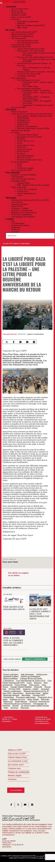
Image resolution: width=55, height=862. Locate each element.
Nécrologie (26, 695)
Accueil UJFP (7, 243)
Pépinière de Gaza (17, 700)
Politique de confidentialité (18, 772)
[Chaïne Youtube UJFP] (25, 805)
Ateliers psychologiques (30, 677)
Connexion (12, 779)
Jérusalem (45, 689)
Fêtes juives (34, 685)
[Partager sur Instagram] (20, 342)
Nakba (45, 693)
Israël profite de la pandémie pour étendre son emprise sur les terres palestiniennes (43, 720)
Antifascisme (41, 675)
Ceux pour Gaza (9, 334)
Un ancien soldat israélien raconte (35, 706)
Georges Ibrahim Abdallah (21, 687)
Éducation (25, 708)
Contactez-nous (14, 768)
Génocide (38, 687)
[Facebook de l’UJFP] (11, 805)
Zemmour (14, 708)
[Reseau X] (18, 805)
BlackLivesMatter (10, 679)
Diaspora (37, 683)
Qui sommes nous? (16, 765)
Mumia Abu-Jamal (33, 693)
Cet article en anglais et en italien (18, 574)
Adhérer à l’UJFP (15, 750)
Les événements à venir (18, 761)
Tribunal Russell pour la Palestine (17, 704)
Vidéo (5, 708)
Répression (8, 702)
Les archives (15, 790)
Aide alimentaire (27, 675)
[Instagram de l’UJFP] (32, 805)
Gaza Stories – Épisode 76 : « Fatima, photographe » (9, 719)
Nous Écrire (6, 847)
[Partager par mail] (27, 342)
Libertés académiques (12, 691)
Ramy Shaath (33, 700)
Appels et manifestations (21, 243)
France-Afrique (21, 685)
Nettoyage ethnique (11, 695)
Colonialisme (8, 681)
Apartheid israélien (10, 677)
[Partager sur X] (6, 342)
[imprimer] (34, 342)
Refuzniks (45, 700)
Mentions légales (15, 776)
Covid (29, 683)
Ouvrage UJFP (39, 695)
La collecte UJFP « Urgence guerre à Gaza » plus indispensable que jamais (40, 614)
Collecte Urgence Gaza (17, 757)
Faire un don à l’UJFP (17, 754)
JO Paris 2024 (14, 689)
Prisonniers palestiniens (26, 698)
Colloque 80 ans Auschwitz (31, 679)
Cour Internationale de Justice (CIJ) (30, 681)
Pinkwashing (8, 698)
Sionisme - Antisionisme (39, 702)
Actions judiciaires (10, 675)
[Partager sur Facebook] (13, 342)
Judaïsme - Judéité (30, 689)
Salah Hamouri (21, 702)
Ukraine (15, 706)
